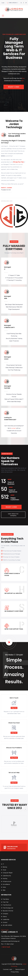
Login (2, 2)
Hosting (5, 878)
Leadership (6, 919)
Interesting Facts (7, 453)
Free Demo (6, 899)
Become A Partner (8, 911)
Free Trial (5, 902)
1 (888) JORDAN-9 (13, 2)
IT (3, 864)
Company (5, 913)
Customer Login (7, 969)
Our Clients (14, 800)
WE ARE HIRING (7, 925)
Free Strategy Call (8, 908)
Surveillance (6, 884)
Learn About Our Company (13, 514)
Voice (4, 887)
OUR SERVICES (14, 241)
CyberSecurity (7, 875)
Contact (5, 922)
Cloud (4, 870)
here (23, 78)
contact (13, 428)
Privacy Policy (15, 972)
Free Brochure (7, 905)
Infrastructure (7, 881)
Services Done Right (7, 534)
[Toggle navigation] (3, 15)
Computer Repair (8, 872)
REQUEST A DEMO (13, 87)
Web (4, 890)
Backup (5, 867)
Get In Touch (6, 947)
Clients (5, 916)
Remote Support (20, 969)
